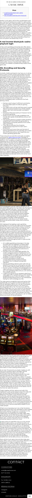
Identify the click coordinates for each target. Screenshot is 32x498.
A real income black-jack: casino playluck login (13, 13)
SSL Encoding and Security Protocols (15, 15)
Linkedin (3, 492)
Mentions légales (11, 496)
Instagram (4, 489)
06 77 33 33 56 (5, 473)
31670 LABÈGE (5, 482)
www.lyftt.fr (22, 496)
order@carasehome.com (8, 470)
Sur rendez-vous (6, 480)
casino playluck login (14, 137)
